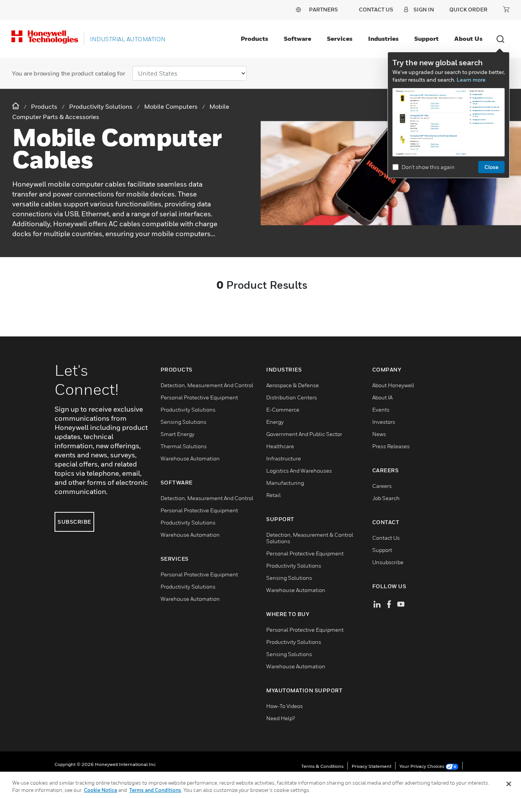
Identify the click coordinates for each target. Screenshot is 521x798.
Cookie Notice (100, 790)
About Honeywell (393, 385)
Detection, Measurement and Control (207, 385)
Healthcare (280, 446)
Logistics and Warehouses (299, 470)
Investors (383, 421)
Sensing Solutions (183, 421)
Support (426, 38)
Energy (275, 421)
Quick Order (468, 9)
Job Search (386, 498)
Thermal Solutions (184, 446)
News (379, 434)
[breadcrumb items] (16, 106)
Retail (273, 495)
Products (254, 38)
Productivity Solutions (188, 409)
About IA (382, 397)
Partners (323, 9)
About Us (468, 38)
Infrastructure (283, 458)
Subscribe (74, 521)
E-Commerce (282, 409)
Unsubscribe (388, 562)
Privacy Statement (371, 766)
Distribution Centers (291, 397)
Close (491, 167)
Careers (382, 486)
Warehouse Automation (190, 458)
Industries (383, 38)
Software (297, 38)
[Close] (508, 783)
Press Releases (391, 446)
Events (380, 409)
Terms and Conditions (155, 790)
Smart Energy (178, 434)
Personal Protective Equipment (199, 397)
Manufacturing (285, 482)
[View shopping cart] (506, 9)
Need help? (280, 718)
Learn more (471, 79)
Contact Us (386, 537)
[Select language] (298, 9)
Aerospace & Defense (292, 385)
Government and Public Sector (304, 434)
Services (339, 38)
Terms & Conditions (322, 766)
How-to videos (284, 706)
